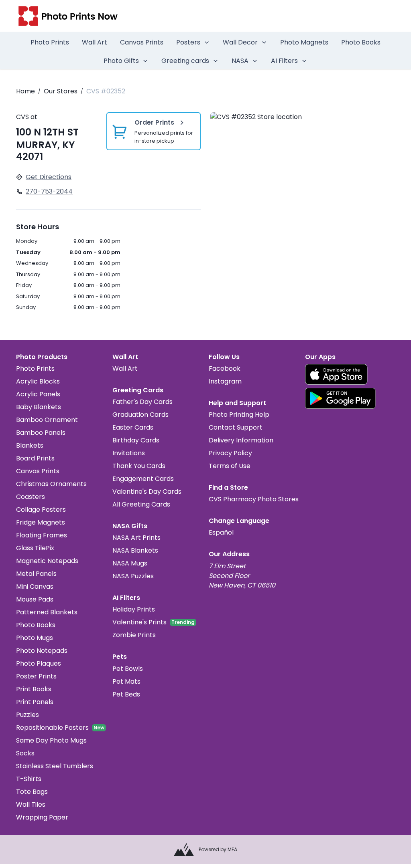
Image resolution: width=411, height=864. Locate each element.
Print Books (33, 689)
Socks (25, 753)
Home (25, 91)
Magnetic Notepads (47, 560)
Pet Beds (126, 694)
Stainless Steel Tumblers (54, 766)
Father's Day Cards (142, 401)
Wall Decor (240, 42)
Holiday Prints (133, 609)
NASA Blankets (135, 550)
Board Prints (35, 458)
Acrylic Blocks (38, 381)
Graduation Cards (140, 414)
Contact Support (235, 427)
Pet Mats (126, 681)
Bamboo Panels (40, 432)
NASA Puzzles (133, 576)
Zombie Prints (134, 635)
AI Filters (284, 60)
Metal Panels (36, 573)
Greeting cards (185, 60)
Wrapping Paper (42, 817)
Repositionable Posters (52, 727)
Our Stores (60, 91)
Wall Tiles (30, 804)
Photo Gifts (121, 60)
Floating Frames (41, 535)
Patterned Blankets (46, 612)
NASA (240, 60)
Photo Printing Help (239, 414)
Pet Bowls (127, 668)
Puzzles (27, 714)
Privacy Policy (230, 453)
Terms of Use (229, 465)
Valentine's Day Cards (146, 491)
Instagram (225, 381)
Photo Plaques (38, 663)
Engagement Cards (143, 478)
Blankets (29, 445)
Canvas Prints (141, 42)
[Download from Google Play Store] (340, 398)
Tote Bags (32, 791)
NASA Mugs (129, 563)
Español (221, 532)
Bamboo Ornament (47, 419)
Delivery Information (241, 440)
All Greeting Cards (141, 504)
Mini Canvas (34, 586)
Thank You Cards (138, 465)
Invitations (128, 453)
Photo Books (360, 42)
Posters (188, 42)
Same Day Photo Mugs (51, 740)
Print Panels (34, 702)
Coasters (30, 496)
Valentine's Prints (139, 622)
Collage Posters (41, 509)
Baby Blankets (38, 407)
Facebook (224, 368)
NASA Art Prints (136, 537)
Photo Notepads (41, 650)
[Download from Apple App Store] (336, 374)
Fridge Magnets (40, 522)
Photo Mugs (34, 637)
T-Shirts (28, 778)
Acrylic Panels (38, 394)
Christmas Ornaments (51, 484)
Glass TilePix (35, 548)
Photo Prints (50, 42)
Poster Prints (36, 676)
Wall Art (94, 42)
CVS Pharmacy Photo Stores (254, 499)
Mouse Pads (34, 599)
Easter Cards (132, 427)
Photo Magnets (304, 42)
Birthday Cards (135, 440)
